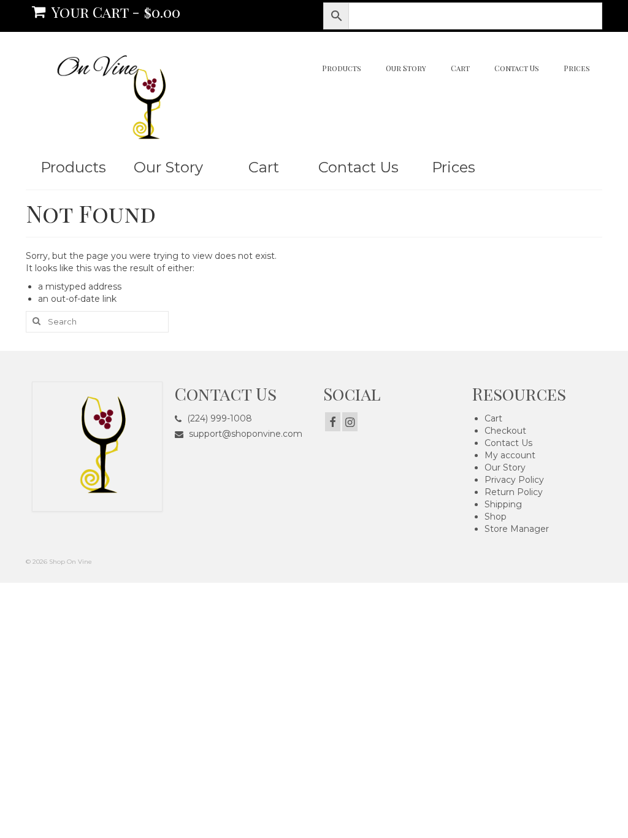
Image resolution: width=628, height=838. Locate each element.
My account (509, 455)
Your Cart (114, 11)
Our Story (505, 467)
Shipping (503, 504)
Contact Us (508, 442)
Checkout (505, 430)
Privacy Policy (514, 479)
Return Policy (513, 492)
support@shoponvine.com (244, 433)
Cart (493, 418)
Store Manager (516, 528)
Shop (495, 516)
